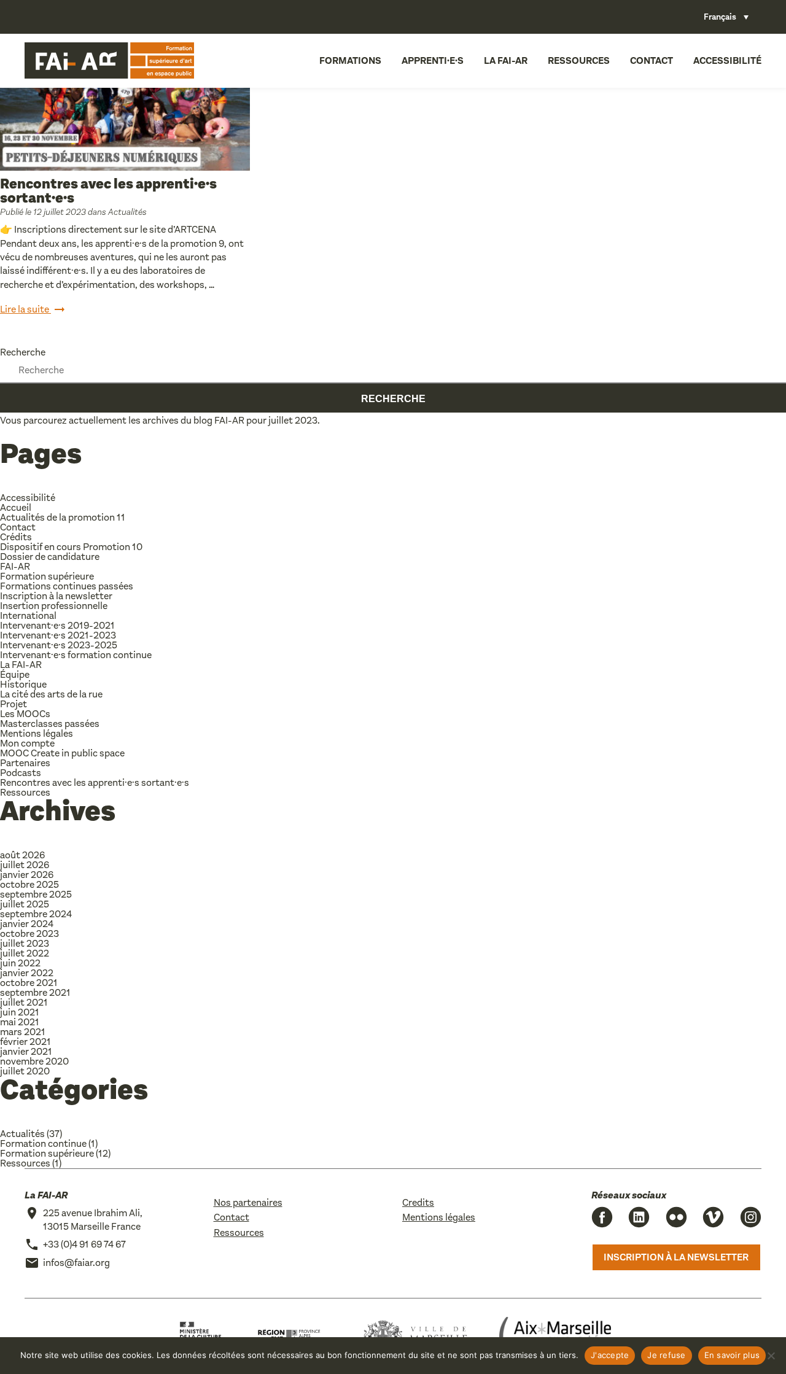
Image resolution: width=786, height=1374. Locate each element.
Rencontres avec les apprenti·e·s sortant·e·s (108, 191)
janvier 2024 (26, 923)
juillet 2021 (24, 1002)
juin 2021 (19, 1012)
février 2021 (25, 1041)
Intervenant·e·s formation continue (76, 654)
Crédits (16, 536)
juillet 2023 (24, 943)
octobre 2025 (29, 884)
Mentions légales (36, 733)
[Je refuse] (771, 1355)
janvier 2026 (26, 874)
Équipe (14, 674)
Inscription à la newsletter (56, 595)
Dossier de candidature (49, 556)
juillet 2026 (24, 864)
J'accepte (610, 1355)
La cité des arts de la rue (51, 694)
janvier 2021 (26, 1051)
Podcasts (20, 772)
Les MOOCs (25, 713)
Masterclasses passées (49, 723)
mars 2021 (22, 1031)
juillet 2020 (25, 1071)
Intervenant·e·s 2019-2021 (57, 625)
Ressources (579, 60)
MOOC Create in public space (62, 753)
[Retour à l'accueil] (109, 60)
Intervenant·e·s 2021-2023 (58, 635)
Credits (418, 1202)
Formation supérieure (47, 576)
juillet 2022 (24, 953)
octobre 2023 (29, 933)
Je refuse (666, 1355)
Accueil (15, 507)
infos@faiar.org (76, 1262)
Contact (651, 60)
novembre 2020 (34, 1061)
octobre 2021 (29, 982)
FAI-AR (229, 420)
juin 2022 (20, 963)
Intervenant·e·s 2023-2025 (58, 644)
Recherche (22, 352)
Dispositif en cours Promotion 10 (71, 546)
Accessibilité (727, 60)
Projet (13, 703)
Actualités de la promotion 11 (62, 517)
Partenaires (25, 762)
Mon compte (27, 743)
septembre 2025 (36, 894)
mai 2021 (19, 1021)
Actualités (127, 212)
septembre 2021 (35, 992)
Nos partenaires (248, 1202)
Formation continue (43, 1143)
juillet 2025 (24, 904)
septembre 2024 (36, 913)
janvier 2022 (26, 972)
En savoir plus (732, 1355)
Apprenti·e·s (433, 60)
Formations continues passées (66, 586)
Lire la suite (25, 309)
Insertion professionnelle (53, 605)
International (28, 615)
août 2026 (22, 854)
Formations (350, 60)
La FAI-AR (505, 60)
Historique (23, 684)
